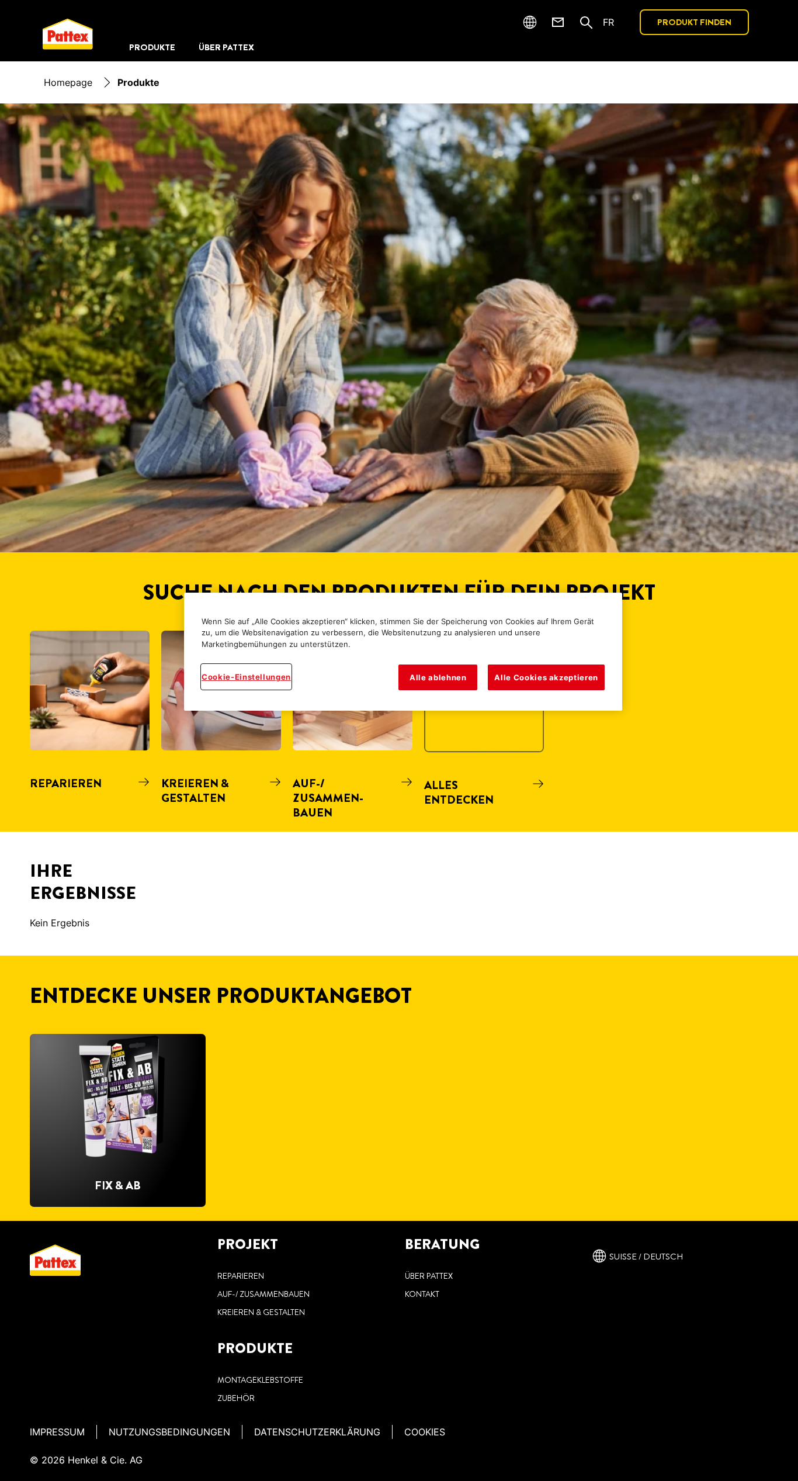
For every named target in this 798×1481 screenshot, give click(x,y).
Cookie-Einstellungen (246, 676)
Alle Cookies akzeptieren (546, 677)
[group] (399, 731)
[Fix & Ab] (118, 1120)
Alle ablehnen (438, 677)
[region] (403, 652)
